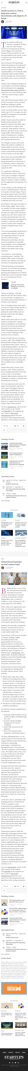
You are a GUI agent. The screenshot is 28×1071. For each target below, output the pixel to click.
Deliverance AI (11, 963)
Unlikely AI (8, 977)
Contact (10, 1052)
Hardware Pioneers (5, 966)
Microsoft (19, 970)
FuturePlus (16, 965)
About (4, 1052)
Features (18, 538)
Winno (22, 977)
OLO (25, 971)
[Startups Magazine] (14, 3)
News (2, 558)
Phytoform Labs (4, 973)
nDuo (13, 971)
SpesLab (4, 974)
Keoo (12, 968)
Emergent (21, 963)
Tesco (2, 976)
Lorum (4, 970)
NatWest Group (7, 971)
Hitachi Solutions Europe (18, 966)
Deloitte (17, 963)
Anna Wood (9, 21)
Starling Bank (10, 974)
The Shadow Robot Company (11, 976)
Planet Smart (12, 973)
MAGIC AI (9, 970)
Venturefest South (16, 977)
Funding (3, 7)
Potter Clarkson (18, 973)
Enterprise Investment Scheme (7, 965)
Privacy (17, 1052)
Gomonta (22, 965)
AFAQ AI (3, 962)
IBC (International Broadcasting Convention (15, 489)
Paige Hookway (10, 567)
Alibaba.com (9, 962)
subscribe (7, 411)
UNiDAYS (3, 977)
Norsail (17, 971)
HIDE (11, 966)
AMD (13, 962)
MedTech (14, 970)
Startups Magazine (18, 974)
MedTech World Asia (12, 484)
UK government (20, 976)
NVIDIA (22, 971)
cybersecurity (15, 653)
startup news (12, 407)
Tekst (24, 974)
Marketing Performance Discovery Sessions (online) (16, 496)
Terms (23, 1052)
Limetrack (16, 968)
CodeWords (5, 963)
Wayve (9, 51)
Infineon (8, 968)
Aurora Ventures (19, 962)
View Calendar (5, 500)
